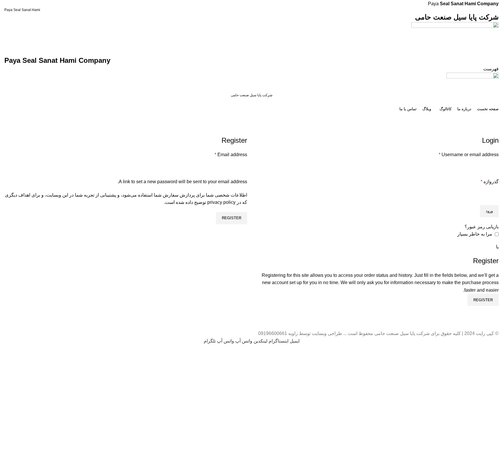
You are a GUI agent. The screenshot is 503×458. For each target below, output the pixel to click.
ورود (489, 211)
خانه (496, 132)
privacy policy (221, 202)
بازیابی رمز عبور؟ (482, 226)
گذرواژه (490, 181)
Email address (231, 154)
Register (231, 218)
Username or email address (469, 154)
